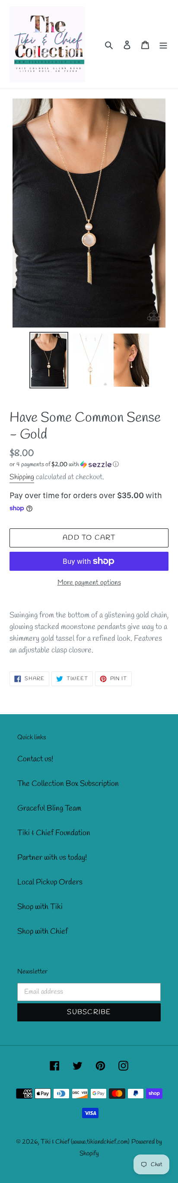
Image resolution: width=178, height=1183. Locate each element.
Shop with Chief (42, 931)
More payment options (89, 582)
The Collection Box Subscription (68, 784)
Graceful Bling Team (49, 808)
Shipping (22, 477)
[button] (64, 465)
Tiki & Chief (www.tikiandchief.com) (85, 1142)
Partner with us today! (52, 857)
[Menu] (163, 44)
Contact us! (35, 759)
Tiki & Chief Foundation (53, 833)
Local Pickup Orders (50, 882)
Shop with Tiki (40, 907)
